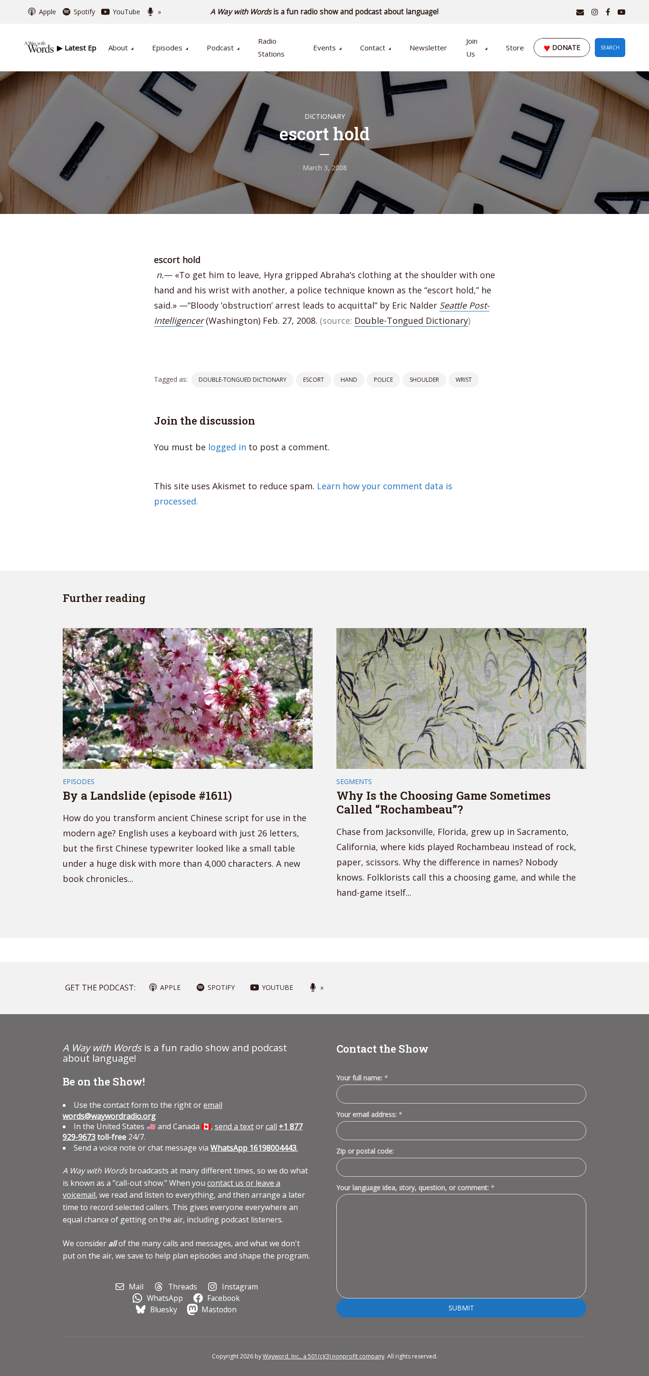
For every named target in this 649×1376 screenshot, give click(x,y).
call (271, 1126)
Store (515, 47)
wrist (464, 380)
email (142, 1110)
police (383, 380)
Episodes (167, 47)
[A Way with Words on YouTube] (621, 12)
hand (349, 380)
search (610, 47)
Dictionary (325, 116)
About (118, 47)
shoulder (424, 380)
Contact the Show (382, 1049)
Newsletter (428, 47)
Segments (354, 781)
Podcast (220, 47)
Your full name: (362, 1078)
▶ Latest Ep (76, 47)
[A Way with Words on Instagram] (595, 12)
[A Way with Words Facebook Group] (608, 12)
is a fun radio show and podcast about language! (324, 12)
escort (313, 380)
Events (324, 47)
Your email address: (369, 1114)
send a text (234, 1126)
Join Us (471, 47)
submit (461, 1307)
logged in (227, 447)
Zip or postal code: (365, 1150)
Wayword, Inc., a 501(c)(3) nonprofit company (323, 1356)
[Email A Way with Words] (580, 12)
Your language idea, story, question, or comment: (415, 1187)
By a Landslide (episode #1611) (147, 795)
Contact (372, 47)
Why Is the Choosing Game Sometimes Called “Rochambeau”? (443, 802)
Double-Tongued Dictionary (411, 320)
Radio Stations (271, 47)
